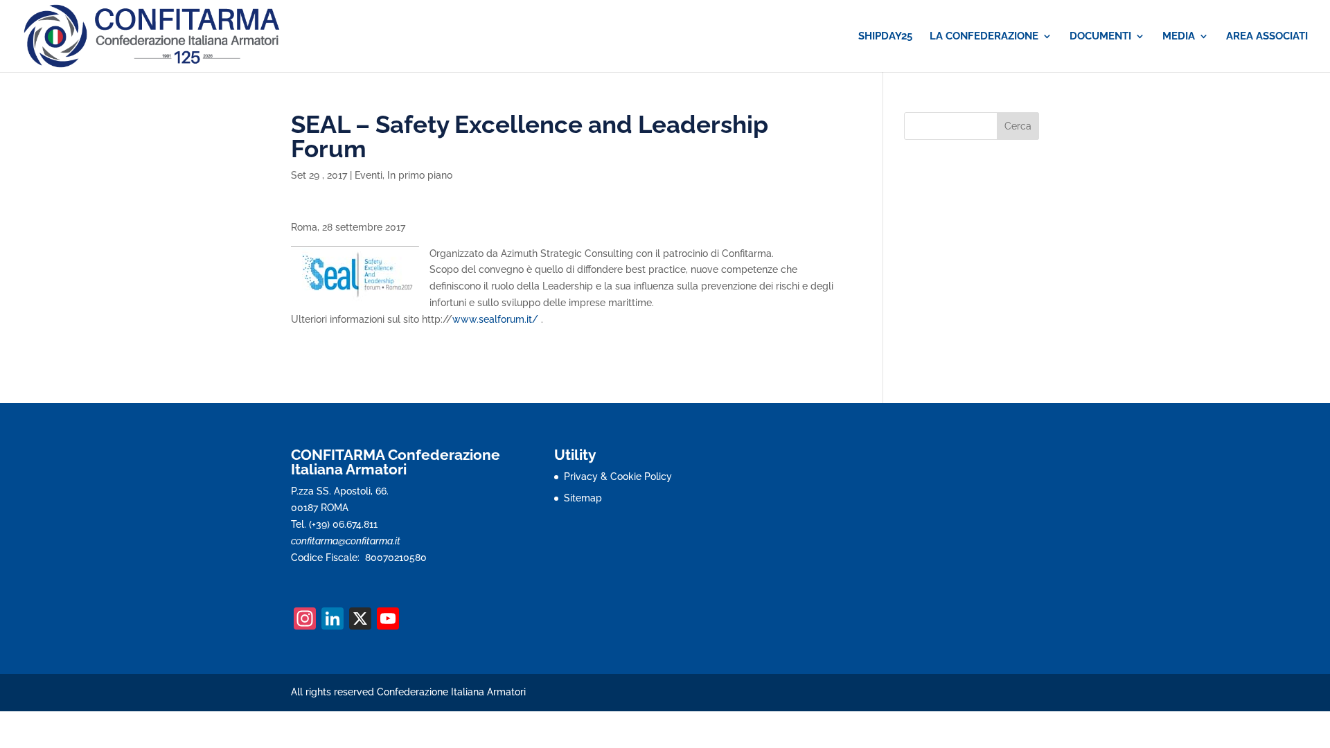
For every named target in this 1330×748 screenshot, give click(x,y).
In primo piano (419, 175)
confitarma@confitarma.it (345, 540)
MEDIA (1178, 36)
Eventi (368, 175)
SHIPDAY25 (885, 36)
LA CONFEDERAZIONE (984, 36)
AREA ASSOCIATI (1267, 36)
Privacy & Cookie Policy (618, 476)
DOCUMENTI (1100, 36)
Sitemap (583, 498)
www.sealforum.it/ (496, 319)
